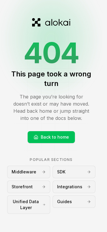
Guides (64, 201)
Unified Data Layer (26, 204)
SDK (61, 171)
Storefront (22, 186)
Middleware (24, 171)
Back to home (55, 136)
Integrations (69, 186)
